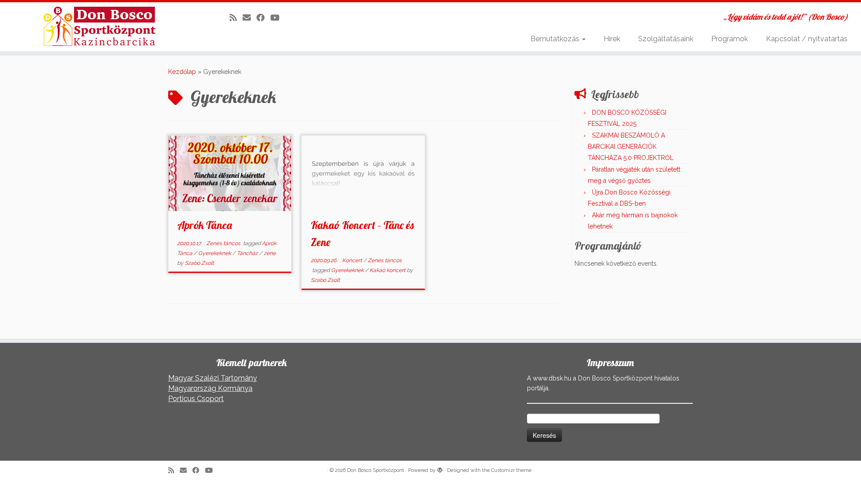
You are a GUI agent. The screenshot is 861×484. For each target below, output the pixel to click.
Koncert (352, 260)
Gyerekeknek (215, 253)
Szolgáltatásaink (665, 39)
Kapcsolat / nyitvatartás (807, 39)
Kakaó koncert (388, 270)
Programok (729, 39)
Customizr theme (511, 470)
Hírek (612, 39)
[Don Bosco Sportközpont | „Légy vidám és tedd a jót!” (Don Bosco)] (99, 26)
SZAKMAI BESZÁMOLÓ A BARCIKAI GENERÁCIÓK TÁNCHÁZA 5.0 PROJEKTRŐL (631, 146)
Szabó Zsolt (199, 263)
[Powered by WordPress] (440, 469)
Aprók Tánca (204, 225)
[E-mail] (250, 17)
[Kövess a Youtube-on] (277, 17)
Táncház (248, 253)
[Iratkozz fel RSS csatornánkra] (236, 17)
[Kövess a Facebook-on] (263, 17)
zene (270, 253)
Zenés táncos (224, 243)
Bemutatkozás (556, 39)
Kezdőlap (182, 71)
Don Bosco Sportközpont (375, 470)
